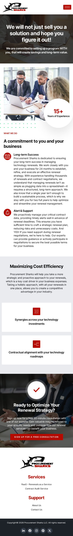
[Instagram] (36, 531)
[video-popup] (36, 390)
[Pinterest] (43, 531)
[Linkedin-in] (23, 531)
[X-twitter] (49, 531)
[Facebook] (30, 531)
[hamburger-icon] (67, 7)
